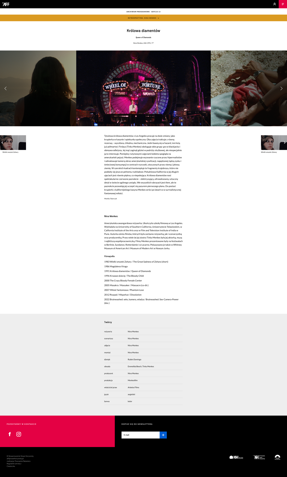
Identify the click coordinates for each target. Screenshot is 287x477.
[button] (281, 88)
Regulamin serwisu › (14, 464)
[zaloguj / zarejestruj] (275, 4)
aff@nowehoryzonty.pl (15, 459)
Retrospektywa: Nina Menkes (142, 18)
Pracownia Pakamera (22, 461)
